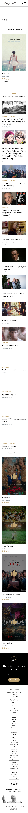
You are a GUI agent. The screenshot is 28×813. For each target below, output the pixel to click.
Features (14, 762)
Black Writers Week (14, 760)
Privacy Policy (14, 809)
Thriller (14, 734)
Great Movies (14, 744)
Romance (14, 728)
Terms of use (14, 808)
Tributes (14, 753)
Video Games (14, 757)
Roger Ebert (14, 766)
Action (14, 708)
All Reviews (14, 694)
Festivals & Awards (14, 768)
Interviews (14, 751)
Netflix (14, 725)
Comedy (14, 712)
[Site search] (22, 3)
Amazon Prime (14, 710)
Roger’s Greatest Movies (14, 692)
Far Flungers (14, 749)
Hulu (14, 721)
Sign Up (14, 702)
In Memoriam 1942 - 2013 (14, 791)
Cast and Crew (14, 696)
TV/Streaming (14, 764)
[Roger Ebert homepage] (9, 3)
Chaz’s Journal (14, 742)
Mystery (14, 723)
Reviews (14, 740)
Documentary (14, 715)
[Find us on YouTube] (14, 784)
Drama (14, 717)
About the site (14, 774)
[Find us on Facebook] (11, 784)
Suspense (14, 732)
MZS (14, 747)
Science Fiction (14, 730)
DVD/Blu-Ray (14, 755)
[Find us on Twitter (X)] (17, 784)
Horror (14, 719)
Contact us (14, 776)
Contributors (14, 781)
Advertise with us (14, 779)
